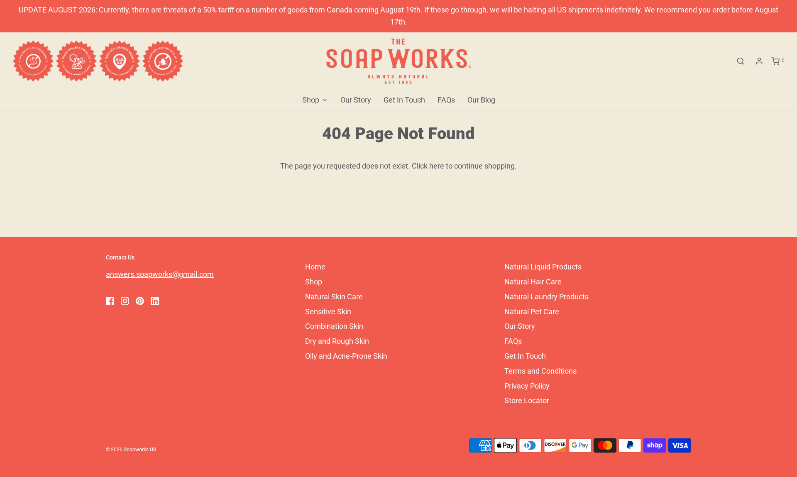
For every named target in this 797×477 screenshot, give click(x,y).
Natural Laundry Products (546, 296)
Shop (313, 281)
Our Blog (481, 99)
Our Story (355, 99)
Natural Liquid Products (543, 266)
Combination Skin (334, 326)
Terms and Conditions (540, 371)
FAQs (446, 99)
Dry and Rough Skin (337, 341)
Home (315, 266)
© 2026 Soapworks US (131, 450)
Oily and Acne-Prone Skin (346, 356)
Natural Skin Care (334, 296)
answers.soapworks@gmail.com (160, 274)
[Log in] (759, 61)
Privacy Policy (527, 386)
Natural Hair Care (533, 281)
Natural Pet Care (531, 311)
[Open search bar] (740, 61)
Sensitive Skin (328, 311)
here (436, 165)
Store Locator (526, 400)
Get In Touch (404, 99)
